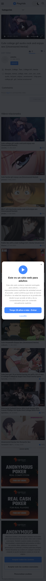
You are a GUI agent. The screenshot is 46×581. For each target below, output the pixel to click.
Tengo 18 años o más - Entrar (23, 310)
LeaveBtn (23, 316)
